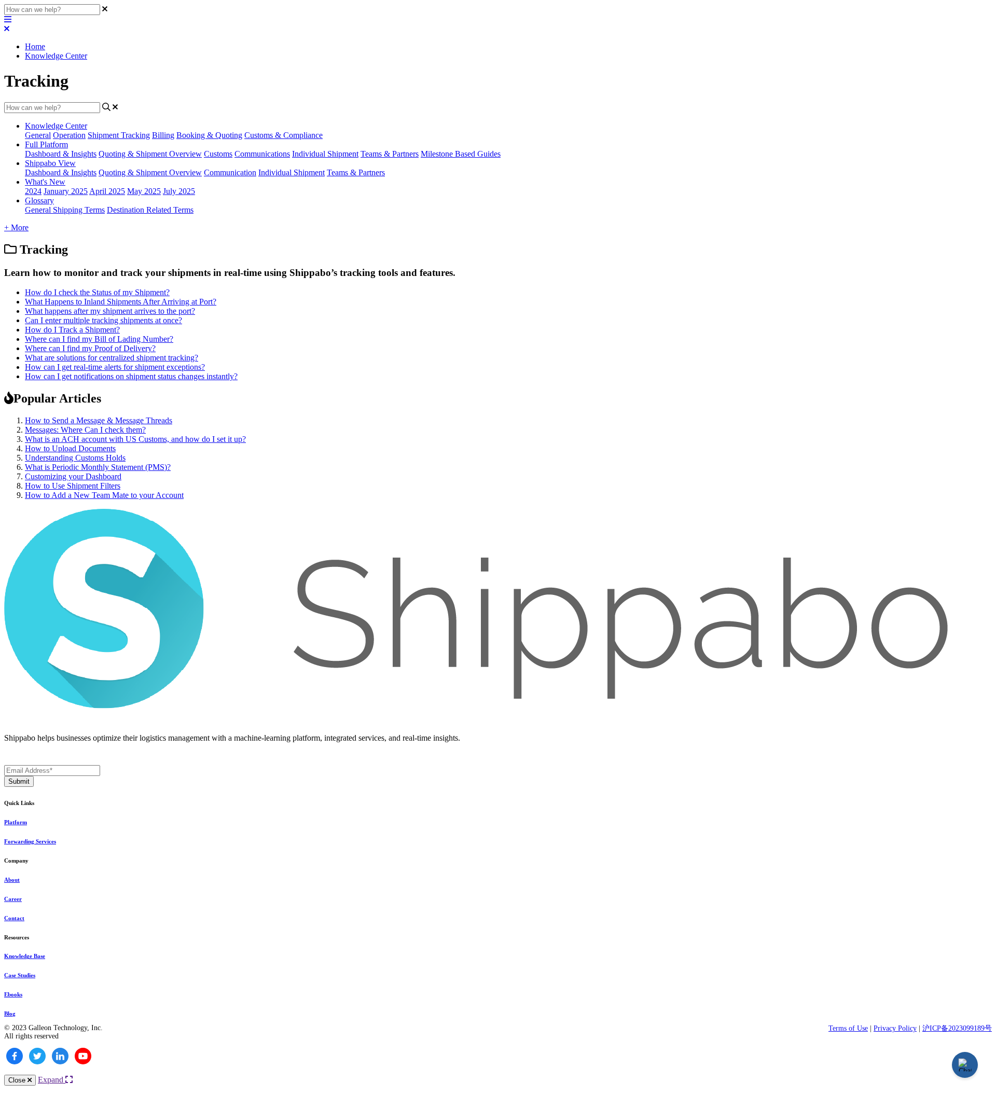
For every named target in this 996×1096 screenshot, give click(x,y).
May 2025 (144, 191)
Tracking (135, 135)
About (12, 880)
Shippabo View (50, 163)
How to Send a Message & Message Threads (98, 420)
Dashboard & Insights (60, 153)
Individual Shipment (325, 153)
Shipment (104, 135)
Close (17, 1080)
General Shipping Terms (65, 209)
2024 (33, 191)
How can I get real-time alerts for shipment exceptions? (115, 367)
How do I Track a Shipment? (72, 329)
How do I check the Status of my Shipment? (97, 292)
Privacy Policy (895, 1028)
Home (35, 46)
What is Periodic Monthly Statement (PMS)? (98, 467)
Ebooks (13, 994)
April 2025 (107, 191)
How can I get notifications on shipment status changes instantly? (131, 376)
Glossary (39, 200)
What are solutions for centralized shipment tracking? (111, 357)
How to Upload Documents (70, 448)
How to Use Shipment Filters (72, 485)
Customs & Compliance (283, 135)
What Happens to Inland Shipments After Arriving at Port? (120, 301)
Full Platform (46, 144)
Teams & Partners (390, 153)
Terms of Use (848, 1028)
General (38, 135)
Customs (218, 153)
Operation (69, 135)
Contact (14, 918)
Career (13, 899)
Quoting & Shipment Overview (150, 153)
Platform (15, 822)
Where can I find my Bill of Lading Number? (99, 339)
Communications (262, 153)
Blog (10, 1013)
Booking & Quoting (209, 135)
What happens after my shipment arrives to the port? (110, 311)
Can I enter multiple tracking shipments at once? (103, 320)
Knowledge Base (24, 956)
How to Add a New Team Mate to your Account (104, 495)
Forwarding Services (30, 841)
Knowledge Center (56, 55)
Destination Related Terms (150, 209)
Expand (51, 1079)
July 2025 (179, 191)
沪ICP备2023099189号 (957, 1028)
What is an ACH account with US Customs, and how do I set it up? (135, 439)
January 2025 (66, 191)
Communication (230, 172)
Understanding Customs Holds (75, 457)
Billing (163, 135)
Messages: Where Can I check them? (85, 429)
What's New (45, 181)
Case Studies (19, 975)
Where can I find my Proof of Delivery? (90, 348)
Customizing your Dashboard (73, 476)
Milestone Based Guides (461, 153)
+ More (16, 227)
